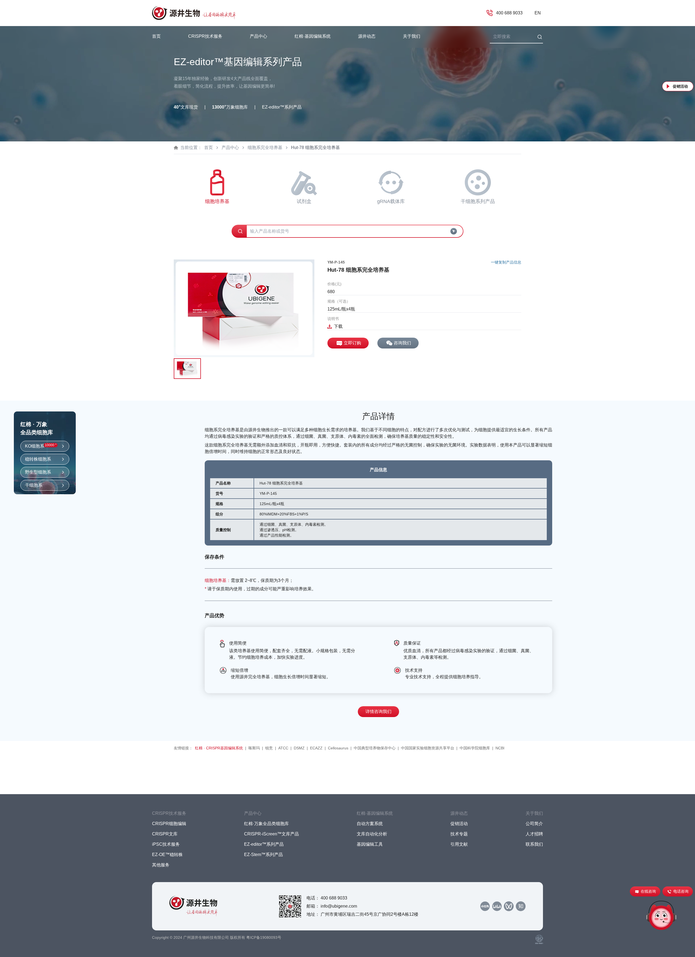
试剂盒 (304, 201)
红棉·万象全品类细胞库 (266, 823)
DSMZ (299, 748)
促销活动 (680, 86)
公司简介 (534, 823)
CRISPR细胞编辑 (169, 823)
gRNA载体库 (391, 201)
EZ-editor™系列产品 (264, 844)
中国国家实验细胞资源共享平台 (427, 748)
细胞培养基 (217, 201)
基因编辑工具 (370, 844)
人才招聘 (534, 834)
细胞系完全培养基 (265, 147)
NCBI (499, 748)
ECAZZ (316, 748)
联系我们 (534, 844)
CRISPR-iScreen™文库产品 (271, 834)
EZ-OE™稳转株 (167, 854)
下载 (338, 326)
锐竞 (269, 748)
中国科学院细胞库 (475, 748)
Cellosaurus (338, 748)
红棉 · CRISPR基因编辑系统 (219, 748)
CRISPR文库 (165, 834)
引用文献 (459, 844)
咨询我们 (402, 343)
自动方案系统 (370, 823)
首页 (156, 36)
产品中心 (230, 147)
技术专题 (459, 834)
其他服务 (160, 865)
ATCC (283, 748)
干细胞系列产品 (478, 201)
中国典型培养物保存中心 (375, 748)
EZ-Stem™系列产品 (263, 854)
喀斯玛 (254, 748)
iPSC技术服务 (166, 844)
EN (538, 13)
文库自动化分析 (372, 834)
